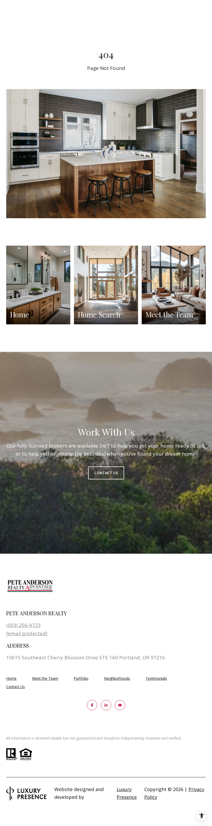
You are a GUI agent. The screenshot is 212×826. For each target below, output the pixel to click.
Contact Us (15, 687)
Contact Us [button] (106, 472)
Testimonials (156, 678)
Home (11, 678)
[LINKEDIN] (106, 705)
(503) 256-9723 (23, 625)
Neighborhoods (117, 678)
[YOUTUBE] (120, 705)
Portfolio (81, 678)
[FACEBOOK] (92, 705)
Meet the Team (45, 678)
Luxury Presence (127, 793)
